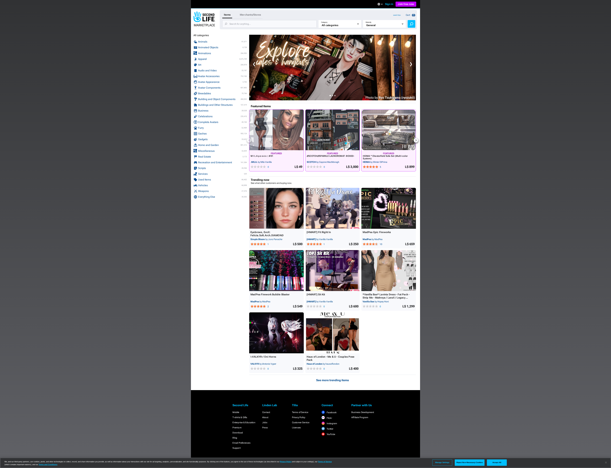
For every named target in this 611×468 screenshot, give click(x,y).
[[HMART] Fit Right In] (332, 208)
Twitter (329, 429)
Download (237, 432)
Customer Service (300, 422)
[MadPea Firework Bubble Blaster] (276, 270)
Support (236, 448)
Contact (266, 412)
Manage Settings (442, 462)
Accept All (496, 462)
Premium (236, 427)
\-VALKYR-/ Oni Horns (263, 356)
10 (381, 244)
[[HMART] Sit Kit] (332, 270)
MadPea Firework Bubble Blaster (270, 294)
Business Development (362, 412)
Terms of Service (300, 412)
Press (265, 427)
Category (324, 22)
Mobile (235, 412)
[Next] (416, 140)
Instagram (331, 423)
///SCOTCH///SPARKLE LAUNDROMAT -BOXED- (331, 156)
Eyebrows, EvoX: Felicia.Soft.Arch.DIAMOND (267, 234)
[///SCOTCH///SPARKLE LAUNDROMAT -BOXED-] (333, 130)
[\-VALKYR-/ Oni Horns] (276, 332)
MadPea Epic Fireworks (377, 232)
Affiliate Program (359, 417)
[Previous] (249, 140)
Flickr (329, 418)
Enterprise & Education (243, 422)
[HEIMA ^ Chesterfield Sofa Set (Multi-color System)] (389, 130)
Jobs (264, 422)
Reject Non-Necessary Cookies (469, 462)
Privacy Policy (298, 417)
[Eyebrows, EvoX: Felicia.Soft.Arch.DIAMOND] (276, 208)
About (265, 417)
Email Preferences (241, 443)
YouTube (330, 434)
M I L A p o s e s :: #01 (262, 156)
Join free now (406, 4)
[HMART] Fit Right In (319, 232)
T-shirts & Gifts (239, 417)
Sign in (389, 4)
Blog (234, 437)
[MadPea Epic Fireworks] (388, 208)
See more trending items (332, 380)
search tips (397, 15)
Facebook (331, 412)
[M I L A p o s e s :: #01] (276, 130)
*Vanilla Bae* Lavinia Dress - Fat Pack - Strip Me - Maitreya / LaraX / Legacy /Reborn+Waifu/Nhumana (386, 297)
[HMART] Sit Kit (316, 294)
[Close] (605, 462)
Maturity (368, 22)
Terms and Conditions (48, 464)
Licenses (296, 427)
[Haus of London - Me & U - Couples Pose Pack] (332, 332)
